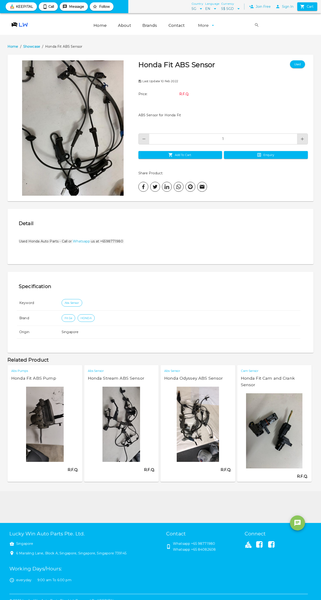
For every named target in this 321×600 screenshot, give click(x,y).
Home (13, 46)
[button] (73, 128)
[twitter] (155, 187)
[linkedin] (167, 187)
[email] (202, 187)
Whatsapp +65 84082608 (194, 549)
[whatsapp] (179, 187)
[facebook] (143, 187)
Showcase (31, 46)
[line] (190, 187)
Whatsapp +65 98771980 (194, 544)
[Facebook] (259, 545)
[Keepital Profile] (248, 544)
